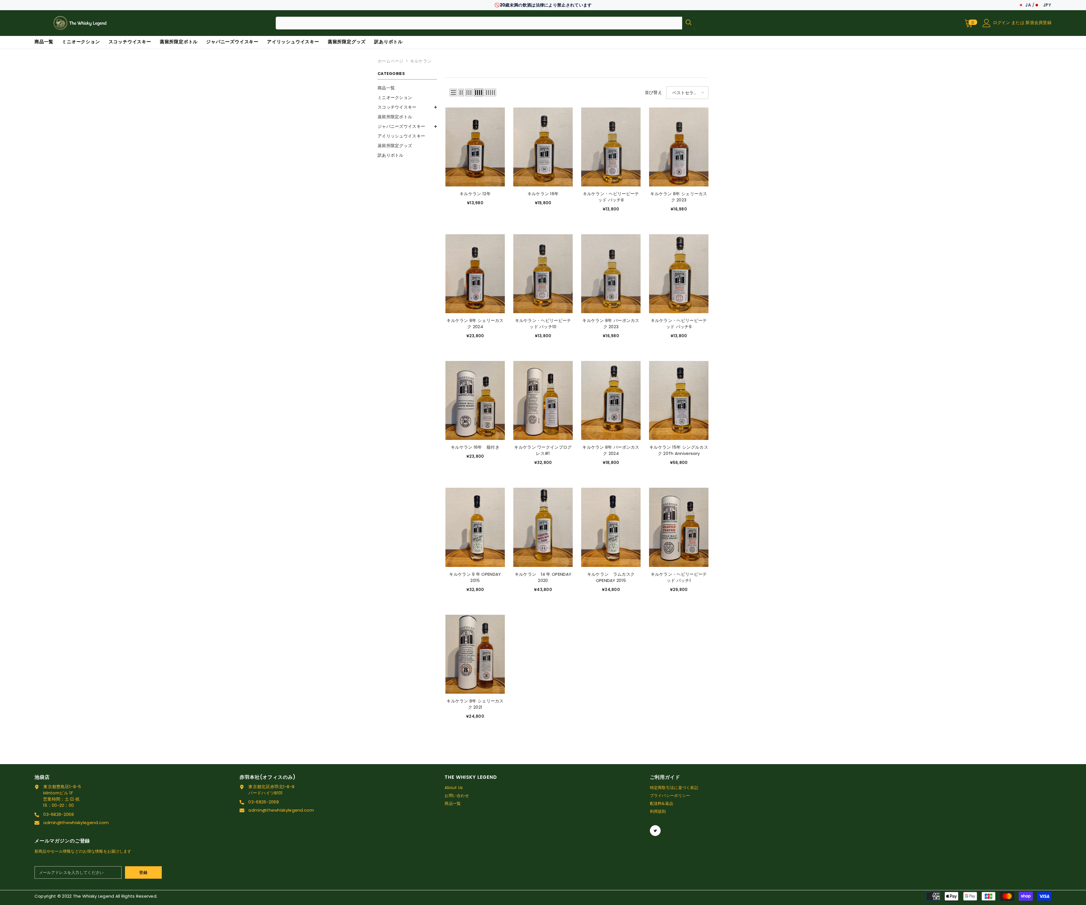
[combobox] (479, 23)
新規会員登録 (1038, 22)
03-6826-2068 (58, 814)
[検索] (485, 23)
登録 (143, 872)
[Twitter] (655, 830)
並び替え (653, 92)
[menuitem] (407, 88)
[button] (453, 92)
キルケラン (421, 61)
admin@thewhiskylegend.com (76, 823)
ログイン (1002, 22)
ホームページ (391, 61)
